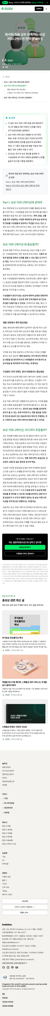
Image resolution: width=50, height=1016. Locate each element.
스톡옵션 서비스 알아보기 (25, 554)
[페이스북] (3, 968)
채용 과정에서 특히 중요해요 (16, 90)
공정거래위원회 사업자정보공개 (13, 963)
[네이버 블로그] (12, 968)
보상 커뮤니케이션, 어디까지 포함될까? (18, 98)
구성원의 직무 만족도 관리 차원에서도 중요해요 (22, 93)
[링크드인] (8, 968)
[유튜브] (16, 968)
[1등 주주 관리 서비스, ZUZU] (7, 8)
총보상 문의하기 (25, 547)
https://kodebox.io (10, 942)
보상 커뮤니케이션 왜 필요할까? (15, 86)
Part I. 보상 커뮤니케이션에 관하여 (16, 82)
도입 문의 (25, 901)
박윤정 (10, 60)
